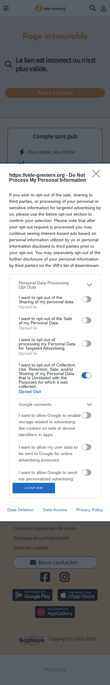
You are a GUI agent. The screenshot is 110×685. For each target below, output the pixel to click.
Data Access (55, 509)
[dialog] (55, 343)
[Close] (98, 175)
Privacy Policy (89, 509)
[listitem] (55, 285)
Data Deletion (20, 509)
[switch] (86, 299)
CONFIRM (34, 488)
